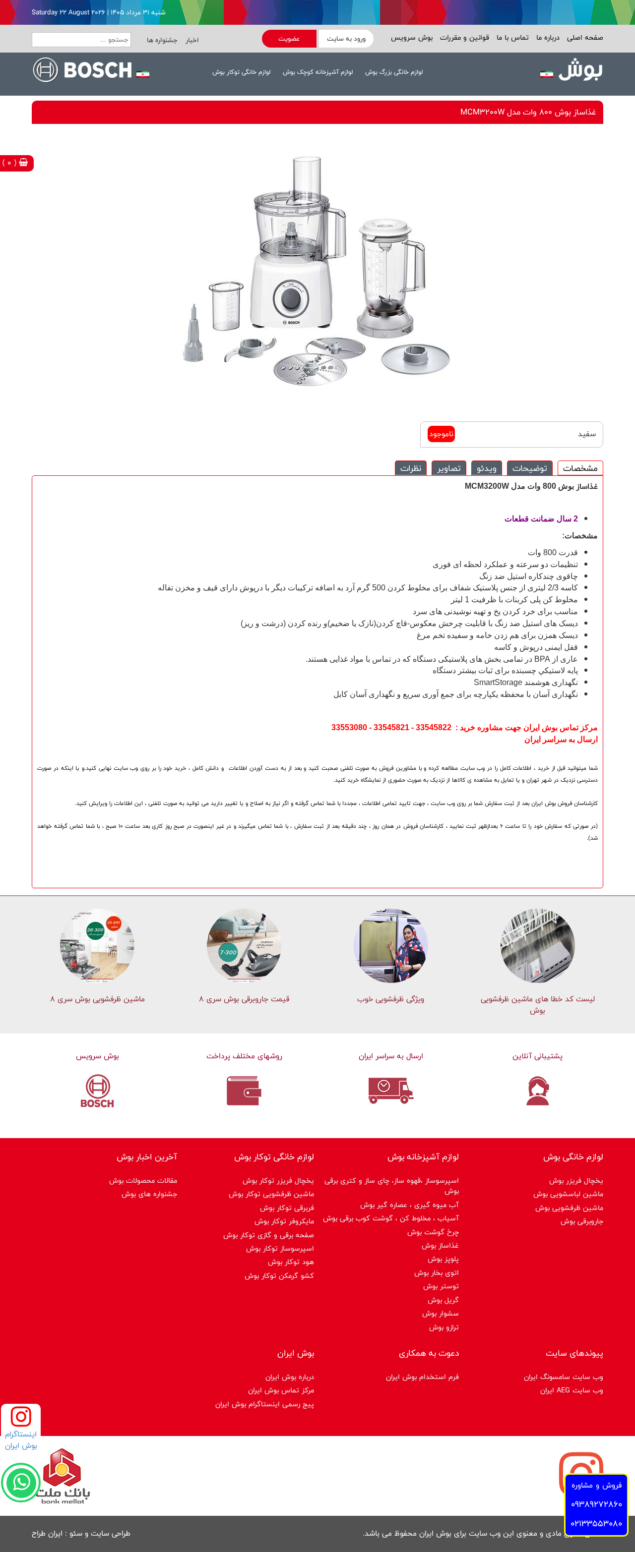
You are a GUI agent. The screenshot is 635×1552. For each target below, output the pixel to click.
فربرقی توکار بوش (287, 1208)
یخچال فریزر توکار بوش (278, 1180)
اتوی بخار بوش (436, 1272)
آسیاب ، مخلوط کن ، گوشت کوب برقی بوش (391, 1218)
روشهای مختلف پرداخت (244, 1056)
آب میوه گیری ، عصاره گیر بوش (409, 1205)
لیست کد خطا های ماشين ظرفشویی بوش (538, 1004)
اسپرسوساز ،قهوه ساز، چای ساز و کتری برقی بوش (391, 1185)
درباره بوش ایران (289, 1377)
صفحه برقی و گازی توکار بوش (268, 1235)
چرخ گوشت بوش (433, 1232)
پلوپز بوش (443, 1259)
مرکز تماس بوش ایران (281, 1390)
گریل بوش (443, 1300)
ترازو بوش (444, 1327)
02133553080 (596, 1523)
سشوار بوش (440, 1313)
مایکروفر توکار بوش (284, 1221)
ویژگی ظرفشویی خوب (390, 999)
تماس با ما (511, 37)
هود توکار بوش (291, 1262)
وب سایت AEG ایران (571, 1390)
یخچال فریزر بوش (576, 1180)
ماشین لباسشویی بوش (568, 1194)
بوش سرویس (412, 37)
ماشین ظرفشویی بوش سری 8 (97, 999)
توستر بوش (441, 1286)
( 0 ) (10, 163)
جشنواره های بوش (149, 1194)
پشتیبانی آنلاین (537, 1056)
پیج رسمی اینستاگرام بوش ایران (264, 1404)
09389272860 (596, 1504)
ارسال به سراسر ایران (391, 1056)
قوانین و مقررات (463, 37)
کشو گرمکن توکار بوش (279, 1275)
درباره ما (547, 37)
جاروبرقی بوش (582, 1221)
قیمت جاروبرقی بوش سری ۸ (244, 999)
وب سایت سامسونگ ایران (563, 1377)
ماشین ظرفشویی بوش (569, 1208)
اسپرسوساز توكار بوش (280, 1248)
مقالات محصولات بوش (143, 1180)
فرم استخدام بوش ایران (422, 1377)
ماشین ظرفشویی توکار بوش (271, 1194)
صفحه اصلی (584, 37)
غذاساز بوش (440, 1245)
